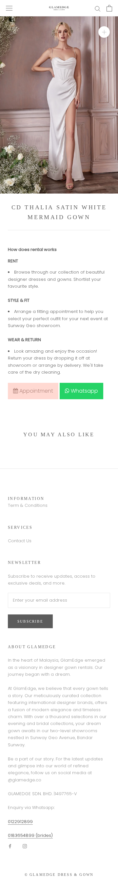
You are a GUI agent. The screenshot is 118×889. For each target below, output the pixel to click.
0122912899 (20, 821)
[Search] (98, 8)
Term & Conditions (28, 505)
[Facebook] (10, 845)
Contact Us (19, 541)
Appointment (35, 391)
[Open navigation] (9, 8)
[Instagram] (25, 845)
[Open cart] (109, 8)
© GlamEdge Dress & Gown (59, 875)
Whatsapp (83, 391)
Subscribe (30, 621)
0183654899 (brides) (30, 835)
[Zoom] (104, 32)
